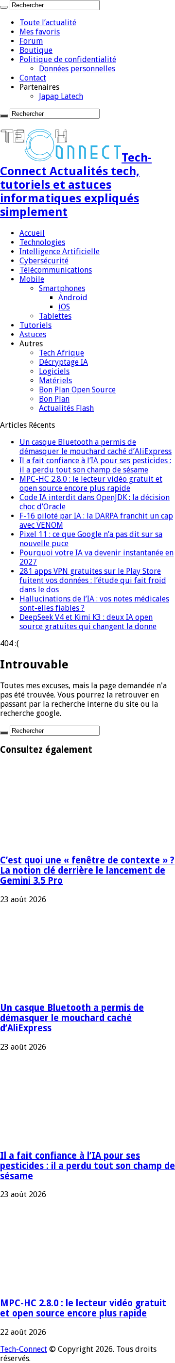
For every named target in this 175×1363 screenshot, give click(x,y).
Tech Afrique (61, 352)
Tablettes (55, 316)
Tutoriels (35, 325)
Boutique (35, 50)
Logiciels (54, 371)
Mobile (31, 279)
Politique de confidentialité (67, 59)
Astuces (32, 334)
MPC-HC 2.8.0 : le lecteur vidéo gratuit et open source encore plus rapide (90, 483)
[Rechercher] (4, 7)
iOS (64, 306)
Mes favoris (39, 31)
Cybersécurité (44, 260)
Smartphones (62, 288)
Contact (32, 77)
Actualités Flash (66, 408)
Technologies (42, 242)
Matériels (55, 380)
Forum (31, 41)
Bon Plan (54, 399)
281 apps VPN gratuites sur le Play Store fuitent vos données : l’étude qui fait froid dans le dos (92, 580)
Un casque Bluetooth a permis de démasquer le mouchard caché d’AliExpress (95, 447)
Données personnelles (77, 68)
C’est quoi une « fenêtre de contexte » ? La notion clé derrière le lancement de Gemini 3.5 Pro (87, 870)
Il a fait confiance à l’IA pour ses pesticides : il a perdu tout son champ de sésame (95, 465)
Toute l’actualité (47, 22)
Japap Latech (61, 96)
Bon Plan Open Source (77, 389)
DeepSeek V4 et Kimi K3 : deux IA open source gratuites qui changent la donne (88, 622)
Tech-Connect (23, 1349)
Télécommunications (55, 270)
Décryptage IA (63, 362)
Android (73, 297)
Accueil (32, 233)
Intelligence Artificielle (59, 251)
